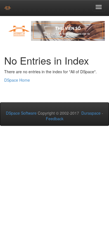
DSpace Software (21, 113)
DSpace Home (17, 80)
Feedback (54, 118)
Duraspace (91, 113)
